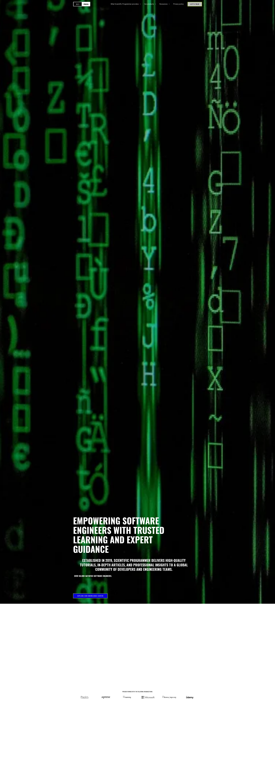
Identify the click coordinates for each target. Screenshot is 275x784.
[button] (195, 4)
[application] (140, 4)
